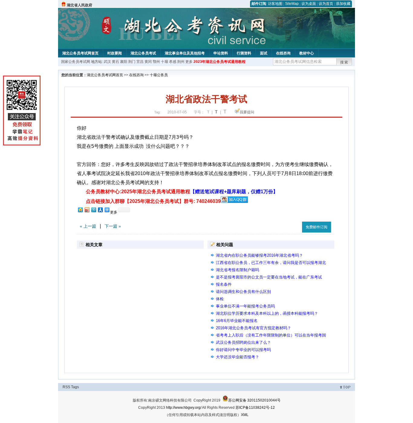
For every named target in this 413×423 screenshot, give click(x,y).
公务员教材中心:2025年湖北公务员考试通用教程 (182, 191)
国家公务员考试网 (75, 62)
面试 (263, 53)
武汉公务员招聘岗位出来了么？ (243, 342)
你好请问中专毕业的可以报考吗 (243, 349)
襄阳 (123, 62)
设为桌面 (308, 4)
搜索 (344, 62)
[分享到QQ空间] (80, 209)
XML (245, 415)
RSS (66, 387)
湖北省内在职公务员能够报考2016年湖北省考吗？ (259, 255)
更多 (189, 62)
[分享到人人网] (100, 209)
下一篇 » (113, 226)
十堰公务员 (159, 75)
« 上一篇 (88, 226)
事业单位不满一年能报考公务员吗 (245, 306)
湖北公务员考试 (143, 53)
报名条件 (224, 284)
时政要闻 (114, 53)
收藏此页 (291, 226)
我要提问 (247, 112)
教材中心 (306, 53)
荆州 (180, 62)
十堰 (164, 62)
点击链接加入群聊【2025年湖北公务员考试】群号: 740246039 (153, 201)
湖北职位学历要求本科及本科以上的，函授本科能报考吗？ (267, 313)
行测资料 (244, 53)
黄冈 (148, 62)
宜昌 (140, 62)
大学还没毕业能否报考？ (237, 357)
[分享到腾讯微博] (93, 209)
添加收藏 (343, 4)
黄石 (115, 62)
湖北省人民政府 (79, 5)
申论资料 (220, 53)
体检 (220, 299)
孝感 (172, 62)
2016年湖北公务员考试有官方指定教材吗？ (253, 328)
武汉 (107, 62)
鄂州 (156, 62)
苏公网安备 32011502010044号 (254, 400)
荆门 (131, 62)
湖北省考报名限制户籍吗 (237, 270)
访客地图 (275, 4)
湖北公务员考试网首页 (80, 53)
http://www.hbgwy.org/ (183, 407)
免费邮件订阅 (316, 227)
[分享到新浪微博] (86, 209)
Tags (75, 387)
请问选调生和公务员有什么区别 (243, 291)
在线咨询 (283, 53)
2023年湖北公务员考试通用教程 (219, 62)
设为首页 (326, 4)
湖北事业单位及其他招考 (185, 53)
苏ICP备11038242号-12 (255, 407)
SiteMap (292, 4)
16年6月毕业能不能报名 (237, 320)
